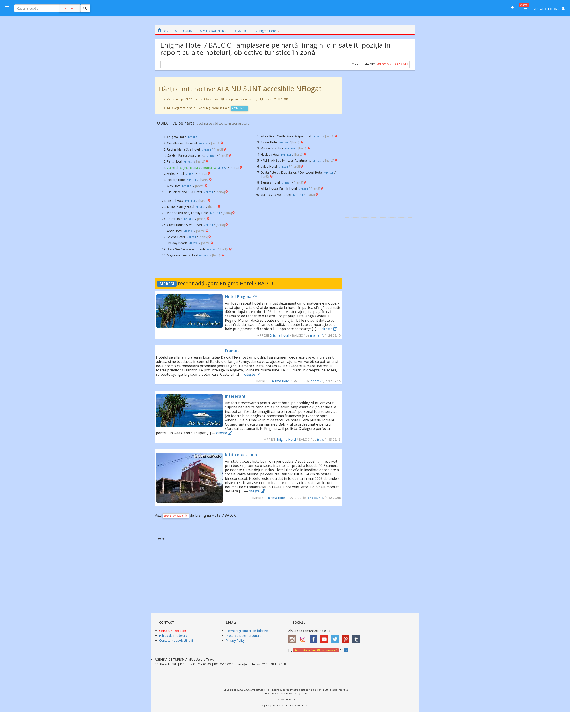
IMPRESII (166, 283)
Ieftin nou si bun (241, 454)
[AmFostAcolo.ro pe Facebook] (315, 638)
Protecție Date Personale (243, 635)
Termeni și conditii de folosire (247, 631)
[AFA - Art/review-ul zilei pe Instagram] (293, 638)
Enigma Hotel (279, 335)
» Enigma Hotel (266, 31)
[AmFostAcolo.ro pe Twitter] (336, 638)
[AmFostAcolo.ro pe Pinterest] (347, 638)
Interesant (235, 396)
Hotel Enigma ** (241, 296)
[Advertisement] (378, 143)
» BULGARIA (183, 31)
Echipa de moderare (173, 635)
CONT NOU (239, 108)
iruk (320, 439)
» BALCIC (240, 31)
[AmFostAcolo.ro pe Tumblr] (357, 638)
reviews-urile (176, 516)
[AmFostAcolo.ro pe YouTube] (325, 638)
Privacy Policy (235, 640)
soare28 (317, 381)
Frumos (232, 350)
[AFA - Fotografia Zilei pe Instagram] (304, 638)
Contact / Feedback (172, 631)
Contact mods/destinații (176, 640)
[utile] (512, 8)
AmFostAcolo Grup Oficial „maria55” (316, 650)
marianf (316, 335)
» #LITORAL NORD (213, 31)
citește (327, 328)
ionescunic (315, 498)
